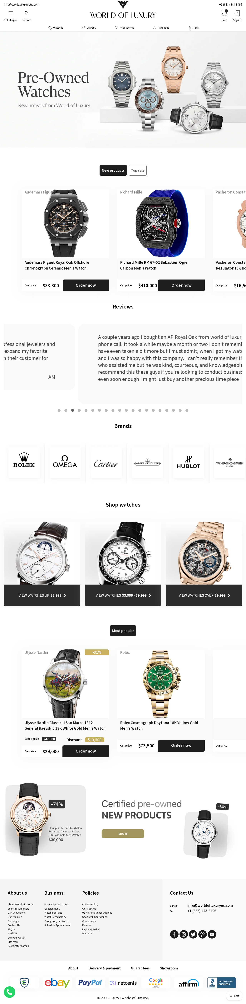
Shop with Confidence (94, 917)
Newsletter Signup (18, 946)
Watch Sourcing (53, 912)
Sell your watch (16, 937)
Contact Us (14, 925)
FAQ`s (11, 929)
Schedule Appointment (57, 925)
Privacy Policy (90, 904)
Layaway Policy (91, 929)
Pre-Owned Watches (56, 904)
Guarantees (89, 921)
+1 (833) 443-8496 (230, 4)
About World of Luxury (20, 904)
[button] (59, 410)
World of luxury (123, 15)
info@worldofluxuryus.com (21, 4)
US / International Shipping (97, 912)
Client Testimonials (18, 908)
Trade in (12, 933)
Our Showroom (16, 912)
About (73, 968)
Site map (13, 942)
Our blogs (13, 921)
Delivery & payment (104, 968)
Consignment (52, 908)
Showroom (169, 968)
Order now (86, 285)
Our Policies (89, 908)
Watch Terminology (55, 917)
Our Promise (15, 917)
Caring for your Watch (56, 921)
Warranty (87, 933)
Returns (86, 925)
